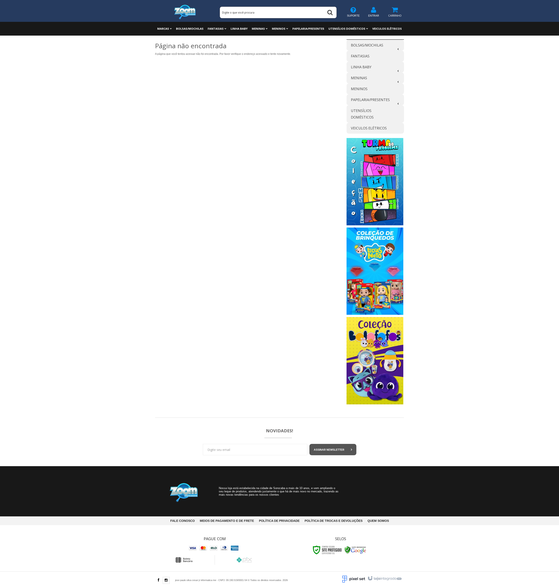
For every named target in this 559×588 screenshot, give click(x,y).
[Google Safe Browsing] (355, 549)
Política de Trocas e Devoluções (333, 520)
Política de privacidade (279, 520)
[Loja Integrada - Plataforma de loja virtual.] (384, 578)
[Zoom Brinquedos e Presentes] (185, 11)
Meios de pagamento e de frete (227, 520)
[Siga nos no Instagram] (166, 580)
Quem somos (378, 520)
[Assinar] (332, 449)
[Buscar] (330, 12)
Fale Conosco (182, 520)
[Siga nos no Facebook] (158, 580)
